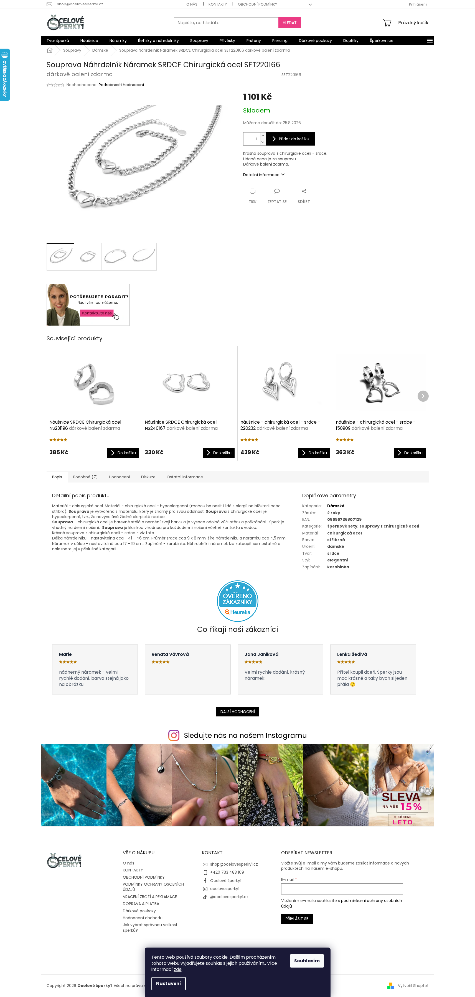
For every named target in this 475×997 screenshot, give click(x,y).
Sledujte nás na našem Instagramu (245, 735)
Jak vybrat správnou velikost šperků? (150, 927)
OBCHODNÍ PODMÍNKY (257, 4)
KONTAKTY (218, 4)
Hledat (290, 23)
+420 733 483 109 (227, 872)
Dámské (335, 506)
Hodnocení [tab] (119, 477)
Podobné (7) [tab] (85, 477)
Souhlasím (307, 961)
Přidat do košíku (294, 139)
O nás (191, 4)
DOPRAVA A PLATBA (141, 903)
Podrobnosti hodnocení (121, 85)
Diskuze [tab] (148, 477)
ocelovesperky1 (224, 888)
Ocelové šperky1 (225, 880)
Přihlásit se (297, 918)
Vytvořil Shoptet (413, 985)
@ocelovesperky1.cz (229, 896)
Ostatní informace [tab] (185, 477)
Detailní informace (261, 175)
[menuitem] (58, 40)
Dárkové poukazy (139, 911)
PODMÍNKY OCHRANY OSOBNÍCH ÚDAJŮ (153, 886)
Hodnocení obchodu (142, 918)
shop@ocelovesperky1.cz (234, 864)
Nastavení (168, 983)
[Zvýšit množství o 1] (263, 136)
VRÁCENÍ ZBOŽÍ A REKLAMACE (150, 896)
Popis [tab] (57, 477)
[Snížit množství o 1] (263, 142)
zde (178, 969)
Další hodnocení (237, 711)
